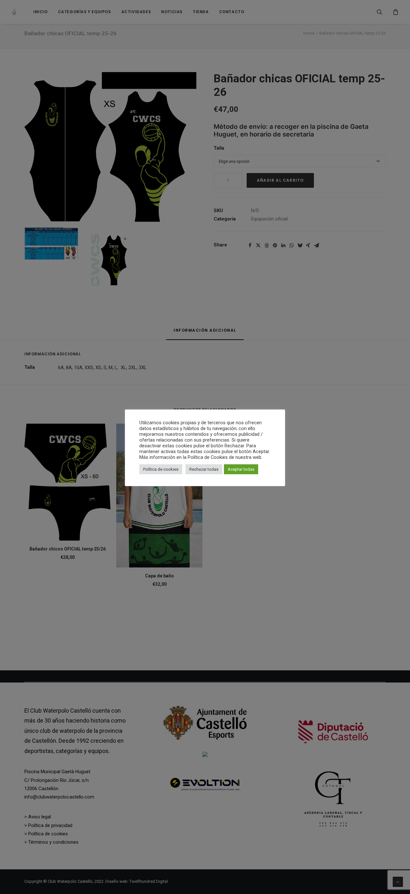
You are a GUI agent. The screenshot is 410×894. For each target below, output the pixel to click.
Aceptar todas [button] (241, 469)
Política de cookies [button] (160, 469)
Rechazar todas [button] (203, 469)
